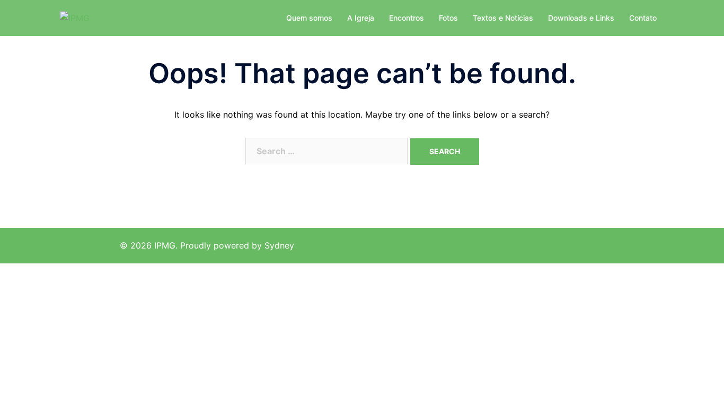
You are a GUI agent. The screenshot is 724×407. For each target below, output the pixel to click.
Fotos (448, 17)
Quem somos (309, 17)
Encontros (406, 17)
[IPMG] (75, 17)
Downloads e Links (581, 17)
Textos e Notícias (503, 17)
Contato (643, 17)
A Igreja (360, 17)
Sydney (279, 245)
